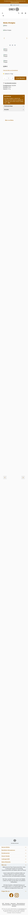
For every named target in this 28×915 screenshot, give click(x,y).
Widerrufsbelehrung (21, 903)
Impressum (7, 903)
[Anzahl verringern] (4, 78)
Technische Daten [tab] (8, 106)
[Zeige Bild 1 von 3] (10, 45)
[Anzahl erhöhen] (12, 78)
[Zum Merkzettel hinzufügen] (20, 136)
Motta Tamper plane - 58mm (13, 796)
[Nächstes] (27, 38)
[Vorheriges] (4, 38)
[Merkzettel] (22, 13)
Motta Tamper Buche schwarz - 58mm (14, 588)
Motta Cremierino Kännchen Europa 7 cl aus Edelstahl (13, 737)
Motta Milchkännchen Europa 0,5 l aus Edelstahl (14, 379)
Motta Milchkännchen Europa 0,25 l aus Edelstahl (14, 349)
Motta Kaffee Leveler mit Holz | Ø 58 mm (14, 260)
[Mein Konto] (25, 13)
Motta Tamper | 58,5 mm (12, 556)
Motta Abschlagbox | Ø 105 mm (13, 290)
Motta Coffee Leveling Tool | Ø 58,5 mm (13, 229)
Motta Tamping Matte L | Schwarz (12, 140)
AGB (3, 903)
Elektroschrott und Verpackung (18, 904)
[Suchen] (18, 13)
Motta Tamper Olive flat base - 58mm (13, 468)
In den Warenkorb (20, 78)
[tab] (14, 100)
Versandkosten (22, 908)
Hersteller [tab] (6, 109)
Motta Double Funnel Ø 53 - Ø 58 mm (13, 200)
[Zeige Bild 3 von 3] (15, 45)
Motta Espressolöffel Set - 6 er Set (13, 678)
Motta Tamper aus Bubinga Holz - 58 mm (13, 320)
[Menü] (2, 13)
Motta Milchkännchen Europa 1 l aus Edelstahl (14, 438)
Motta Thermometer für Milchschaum (12, 708)
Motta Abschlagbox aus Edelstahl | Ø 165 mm (12, 498)
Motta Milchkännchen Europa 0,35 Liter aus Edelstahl (14, 527)
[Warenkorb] (3, 16)
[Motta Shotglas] (15, 38)
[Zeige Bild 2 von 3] (12, 45)
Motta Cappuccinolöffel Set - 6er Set (13, 409)
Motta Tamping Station (12, 618)
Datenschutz (13, 903)
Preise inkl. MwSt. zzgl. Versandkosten (10, 70)
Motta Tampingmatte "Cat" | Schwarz (13, 170)
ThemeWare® (18, 912)
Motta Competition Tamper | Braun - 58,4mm (13, 647)
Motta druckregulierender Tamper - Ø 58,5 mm (13, 825)
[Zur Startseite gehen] (14, 9)
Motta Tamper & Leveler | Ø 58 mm (13, 767)
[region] (15, 46)
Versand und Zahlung (6, 904)
